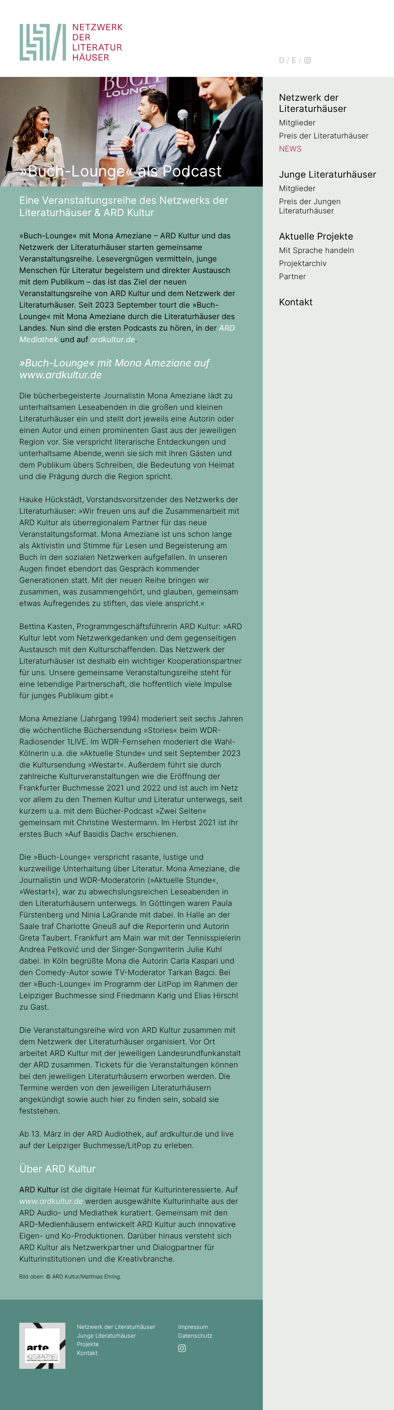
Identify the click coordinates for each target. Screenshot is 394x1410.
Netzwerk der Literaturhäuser (313, 103)
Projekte (88, 1344)
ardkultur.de (112, 339)
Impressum (193, 1326)
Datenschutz (195, 1335)
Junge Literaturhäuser (327, 174)
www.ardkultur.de (51, 1201)
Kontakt (296, 302)
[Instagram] (307, 60)
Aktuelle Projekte (316, 236)
